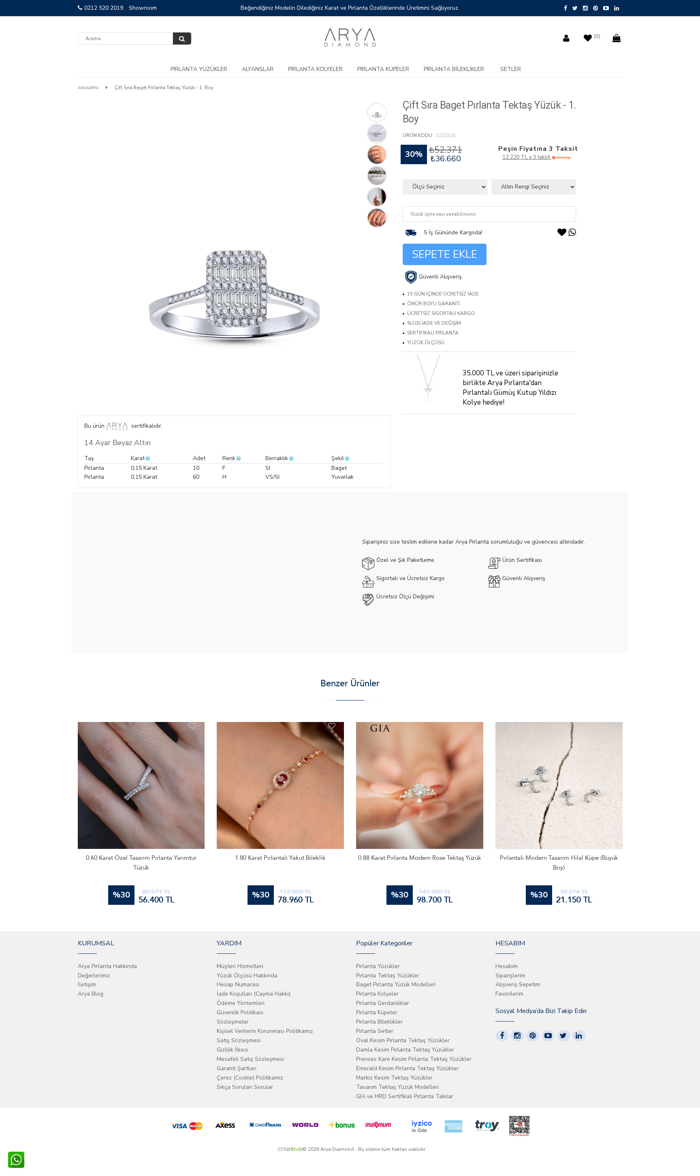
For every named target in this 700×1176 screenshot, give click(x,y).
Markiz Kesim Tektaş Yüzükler (394, 1078)
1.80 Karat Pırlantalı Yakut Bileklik (280, 858)
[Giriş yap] (567, 36)
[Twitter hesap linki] (563, 1035)
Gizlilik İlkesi (232, 1050)
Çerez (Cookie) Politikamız (250, 1078)
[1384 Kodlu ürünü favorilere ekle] (471, 726)
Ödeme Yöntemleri (241, 1003)
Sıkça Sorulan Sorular (245, 1087)
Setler (510, 69)
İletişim (87, 984)
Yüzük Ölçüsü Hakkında (247, 975)
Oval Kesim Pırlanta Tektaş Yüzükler (403, 1040)
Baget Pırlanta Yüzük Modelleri (395, 984)
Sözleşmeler (233, 1022)
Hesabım (506, 966)
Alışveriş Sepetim (517, 984)
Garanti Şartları (236, 1068)
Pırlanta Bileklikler (454, 69)
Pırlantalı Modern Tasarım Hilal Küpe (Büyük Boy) (559, 863)
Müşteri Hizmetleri (240, 966)
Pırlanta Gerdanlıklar (382, 1003)
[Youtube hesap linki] (548, 1035)
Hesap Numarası (238, 984)
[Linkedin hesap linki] (578, 1035)
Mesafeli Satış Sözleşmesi (250, 1059)
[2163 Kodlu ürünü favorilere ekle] (331, 726)
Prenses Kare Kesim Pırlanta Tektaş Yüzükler (414, 1059)
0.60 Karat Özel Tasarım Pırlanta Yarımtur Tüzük (141, 863)
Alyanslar (257, 69)
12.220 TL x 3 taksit (526, 157)
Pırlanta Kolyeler (315, 69)
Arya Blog (90, 994)
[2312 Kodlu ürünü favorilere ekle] (192, 726)
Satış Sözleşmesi (238, 1040)
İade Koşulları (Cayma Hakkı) (253, 994)
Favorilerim (509, 994)
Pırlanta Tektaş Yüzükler (387, 975)
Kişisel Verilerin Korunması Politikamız (265, 1031)
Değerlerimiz (94, 975)
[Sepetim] (617, 36)
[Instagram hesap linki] (517, 1035)
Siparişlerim (510, 975)
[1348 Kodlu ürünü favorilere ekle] (610, 726)
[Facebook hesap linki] (501, 1035)
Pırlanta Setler (374, 1031)
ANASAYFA (88, 88)
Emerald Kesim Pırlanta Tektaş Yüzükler (407, 1068)
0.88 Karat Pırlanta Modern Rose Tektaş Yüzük (419, 858)
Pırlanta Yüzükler (199, 69)
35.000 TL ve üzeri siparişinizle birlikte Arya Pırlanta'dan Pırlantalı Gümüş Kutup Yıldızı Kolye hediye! (510, 387)
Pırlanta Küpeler (383, 69)
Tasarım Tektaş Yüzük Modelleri (397, 1087)
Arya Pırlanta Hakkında (107, 966)
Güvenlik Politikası (240, 1012)
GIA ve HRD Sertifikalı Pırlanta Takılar (404, 1096)
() (597, 36)
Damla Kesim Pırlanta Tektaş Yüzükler (405, 1050)
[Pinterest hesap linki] (532, 1035)
